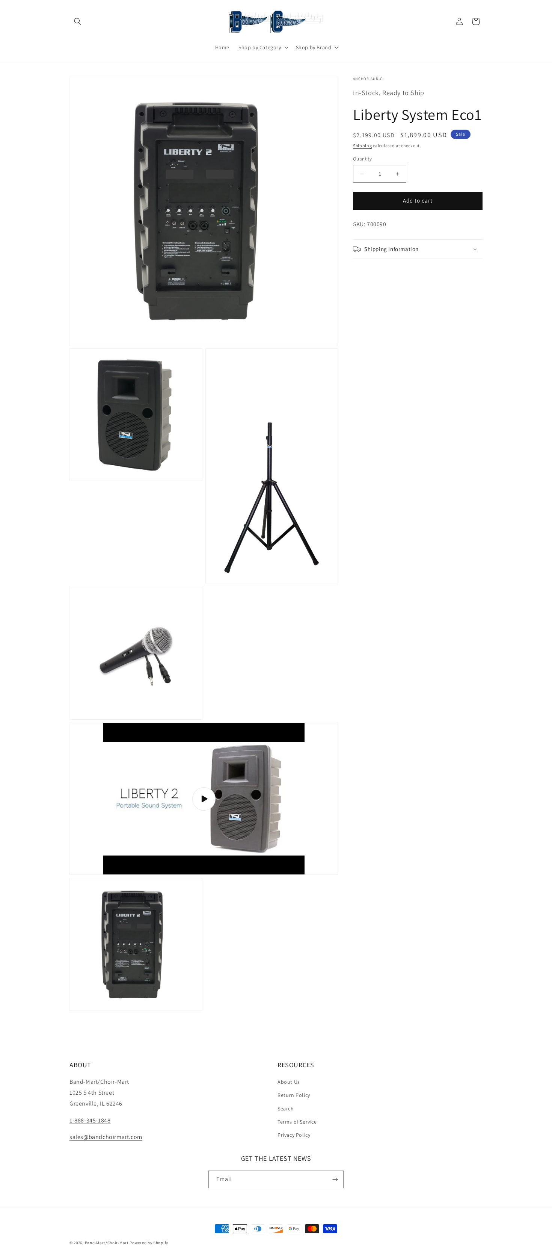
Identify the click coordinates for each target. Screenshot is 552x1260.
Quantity (362, 159)
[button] (77, 21)
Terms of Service (297, 1121)
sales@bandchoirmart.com (105, 1137)
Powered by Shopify (149, 1242)
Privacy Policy (294, 1134)
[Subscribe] (335, 1179)
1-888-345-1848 (89, 1120)
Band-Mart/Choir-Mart (107, 1242)
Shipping (362, 145)
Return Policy (294, 1095)
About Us (289, 1081)
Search (286, 1108)
